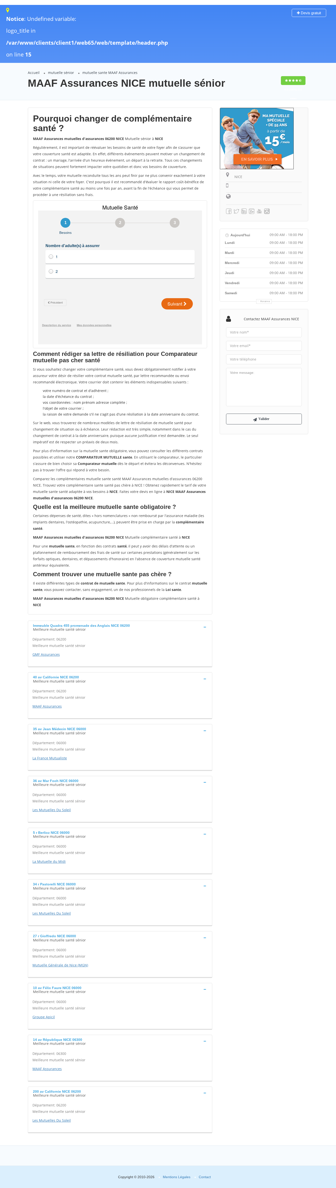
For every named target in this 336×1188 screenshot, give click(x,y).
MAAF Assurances (47, 706)
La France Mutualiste (49, 758)
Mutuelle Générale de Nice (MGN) (60, 965)
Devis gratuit (310, 13)
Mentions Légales (176, 1177)
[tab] (120, 627)
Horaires (265, 301)
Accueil (34, 72)
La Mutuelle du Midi (49, 861)
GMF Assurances (46, 654)
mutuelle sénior (61, 72)
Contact (205, 1177)
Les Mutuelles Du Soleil (51, 810)
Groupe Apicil (43, 1017)
